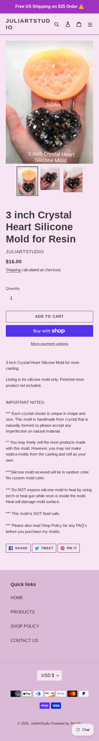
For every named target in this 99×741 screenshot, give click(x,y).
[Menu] (90, 24)
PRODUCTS (23, 612)
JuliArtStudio (28, 24)
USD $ (47, 675)
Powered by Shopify (66, 723)
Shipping (13, 270)
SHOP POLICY (25, 626)
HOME (17, 597)
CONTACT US (24, 640)
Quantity (13, 288)
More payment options (49, 343)
